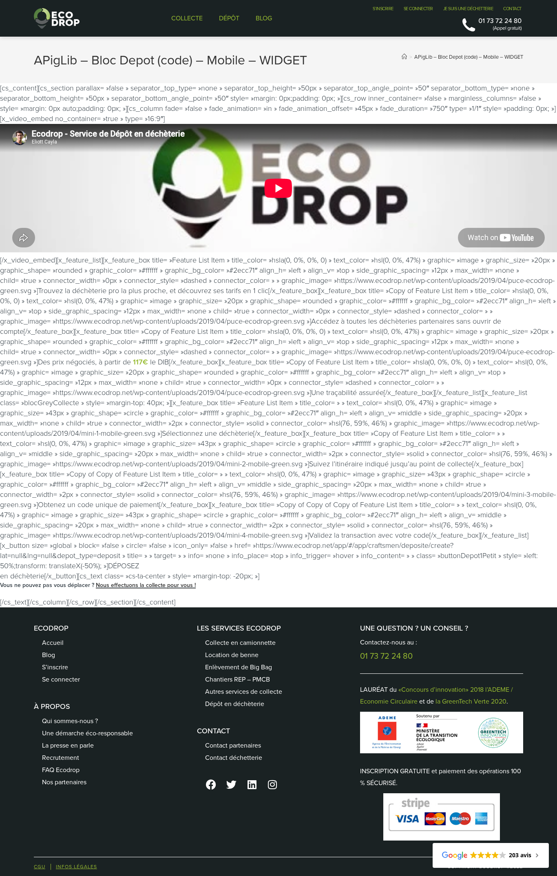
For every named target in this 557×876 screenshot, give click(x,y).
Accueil (53, 642)
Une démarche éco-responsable (87, 733)
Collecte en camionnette (240, 642)
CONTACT (512, 8)
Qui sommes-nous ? (70, 721)
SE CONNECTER (418, 8)
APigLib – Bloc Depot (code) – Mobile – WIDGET (468, 57)
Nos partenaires (64, 782)
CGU (39, 866)
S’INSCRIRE (383, 8)
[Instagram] (272, 784)
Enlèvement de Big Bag (238, 667)
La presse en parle (68, 745)
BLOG (264, 18)
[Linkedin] (252, 784)
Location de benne (232, 655)
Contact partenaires (233, 745)
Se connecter (61, 679)
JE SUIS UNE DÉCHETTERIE (468, 8)
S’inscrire (55, 667)
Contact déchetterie (233, 757)
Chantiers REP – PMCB (237, 679)
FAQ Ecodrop (61, 769)
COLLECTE (187, 18)
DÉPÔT (229, 18)
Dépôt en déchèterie (234, 703)
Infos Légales (76, 866)
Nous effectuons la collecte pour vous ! (146, 585)
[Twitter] (231, 784)
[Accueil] (404, 57)
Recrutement (60, 757)
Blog (48, 655)
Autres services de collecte (243, 691)
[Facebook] (211, 784)
